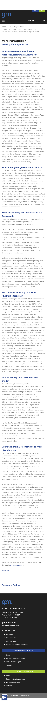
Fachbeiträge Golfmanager (11, 29)
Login (41, 21)
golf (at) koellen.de (9, 623)
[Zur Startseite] (7, 15)
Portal (4, 27)
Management (29, 29)
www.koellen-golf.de (9, 625)
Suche (30, 21)
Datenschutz (14, 696)
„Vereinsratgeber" (16, 565)
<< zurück (5, 570)
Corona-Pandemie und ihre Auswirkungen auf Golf (20, 32)
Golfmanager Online (16, 27)
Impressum (25, 696)
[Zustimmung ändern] (4, 697)
